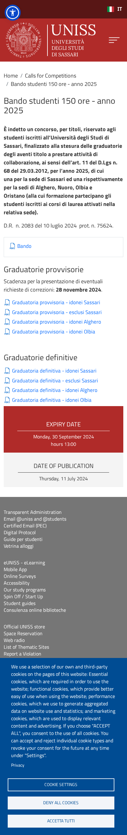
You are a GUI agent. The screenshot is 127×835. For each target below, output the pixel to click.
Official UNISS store (24, 626)
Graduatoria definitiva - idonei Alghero (54, 390)
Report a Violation (22, 653)
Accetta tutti (61, 821)
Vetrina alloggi (19, 546)
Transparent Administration (33, 512)
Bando (24, 246)
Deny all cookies (61, 803)
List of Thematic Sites (26, 646)
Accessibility (17, 582)
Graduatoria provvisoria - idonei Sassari (56, 302)
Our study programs (25, 589)
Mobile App (15, 569)
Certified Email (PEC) (25, 525)
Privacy (17, 765)
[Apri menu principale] (114, 40)
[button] (12, 12)
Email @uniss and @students (35, 518)
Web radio (14, 640)
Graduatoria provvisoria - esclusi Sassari (57, 312)
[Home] (51, 40)
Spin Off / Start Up (23, 596)
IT (119, 9)
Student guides (19, 603)
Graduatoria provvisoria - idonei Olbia (53, 332)
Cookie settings (60, 784)
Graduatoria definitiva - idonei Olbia (52, 400)
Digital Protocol (20, 532)
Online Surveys (20, 576)
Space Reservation (23, 633)
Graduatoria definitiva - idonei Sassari (54, 371)
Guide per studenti (23, 539)
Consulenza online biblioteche (35, 610)
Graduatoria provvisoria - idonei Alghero (56, 322)
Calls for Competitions (50, 75)
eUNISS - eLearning (24, 562)
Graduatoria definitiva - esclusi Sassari (55, 381)
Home (11, 75)
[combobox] (114, 9)
